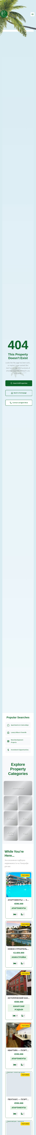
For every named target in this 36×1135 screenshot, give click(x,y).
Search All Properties (20, 383)
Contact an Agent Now (20, 403)
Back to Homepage (20, 393)
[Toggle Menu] (32, 14)
